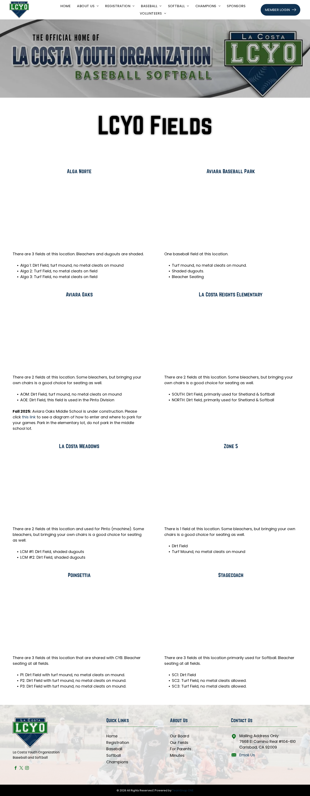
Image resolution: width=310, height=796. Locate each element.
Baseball (114, 748)
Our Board (179, 736)
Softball (113, 755)
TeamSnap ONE (183, 790)
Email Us (247, 755)
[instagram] (27, 768)
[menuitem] (65, 6)
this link (29, 417)
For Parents (180, 748)
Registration (117, 742)
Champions (117, 762)
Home (111, 736)
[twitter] (21, 768)
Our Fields (179, 742)
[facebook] (15, 768)
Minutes (177, 755)
